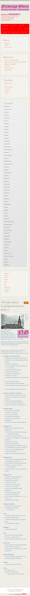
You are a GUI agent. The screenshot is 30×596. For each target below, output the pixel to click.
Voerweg (6, 259)
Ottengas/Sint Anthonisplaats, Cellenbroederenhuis (17, 377)
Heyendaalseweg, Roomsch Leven (14, 461)
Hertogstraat (6, 129)
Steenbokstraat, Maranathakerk (13, 416)
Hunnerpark (6, 138)
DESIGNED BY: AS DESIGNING (15, 591)
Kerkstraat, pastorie (10, 570)
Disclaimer (6, 91)
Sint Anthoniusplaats (8, 224)
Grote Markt (6, 123)
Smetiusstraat (6, 233)
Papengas (6, 201)
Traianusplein (7, 244)
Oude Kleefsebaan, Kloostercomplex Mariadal (16, 544)
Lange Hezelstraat (7, 172)
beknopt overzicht (8, 87)
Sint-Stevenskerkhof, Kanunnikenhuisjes (15, 383)
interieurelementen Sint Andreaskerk (15, 574)
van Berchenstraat (7, 109)
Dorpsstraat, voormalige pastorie (13, 484)
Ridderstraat (6, 218)
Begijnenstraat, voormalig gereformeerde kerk (16, 358)
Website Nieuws (8, 83)
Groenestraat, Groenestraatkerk (13, 410)
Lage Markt (6, 169)
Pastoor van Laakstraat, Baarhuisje (13, 400)
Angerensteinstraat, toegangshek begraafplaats (16, 459)
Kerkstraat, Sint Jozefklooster (12, 494)
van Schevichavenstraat (9, 221)
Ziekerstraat (6, 264)
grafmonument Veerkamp (13, 434)
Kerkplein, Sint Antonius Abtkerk (13, 564)
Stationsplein (6, 239)
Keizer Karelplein (7, 146)
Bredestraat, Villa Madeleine (12, 478)
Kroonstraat (6, 166)
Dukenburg (5, 32)
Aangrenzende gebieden (10, 64)
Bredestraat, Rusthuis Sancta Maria (14, 476)
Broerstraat (6, 112)
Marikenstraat (6, 178)
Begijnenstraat (7, 106)
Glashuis (6, 120)
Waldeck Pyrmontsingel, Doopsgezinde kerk (16, 453)
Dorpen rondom (8, 47)
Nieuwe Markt (7, 187)
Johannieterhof (7, 141)
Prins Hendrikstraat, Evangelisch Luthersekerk (16, 447)
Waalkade (6, 262)
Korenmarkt (6, 158)
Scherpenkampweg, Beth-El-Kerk (13, 506)
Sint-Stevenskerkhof (8, 230)
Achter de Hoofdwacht (8, 103)
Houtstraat (6, 135)
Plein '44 (5, 213)
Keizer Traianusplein (8, 149)
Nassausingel (7, 184)
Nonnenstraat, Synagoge (11, 375)
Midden (4, 28)
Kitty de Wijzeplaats (8, 155)
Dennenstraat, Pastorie (11, 482)
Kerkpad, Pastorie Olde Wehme (13, 492)
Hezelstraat (6, 132)
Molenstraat (6, 181)
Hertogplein (6, 126)
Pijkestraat (6, 210)
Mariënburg (6, 175)
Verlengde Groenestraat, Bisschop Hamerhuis (16, 422)
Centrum (12, 25)
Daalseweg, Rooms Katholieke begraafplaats (16, 432)
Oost (11, 28)
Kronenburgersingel (8, 164)
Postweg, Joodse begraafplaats (13, 443)
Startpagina (7, 43)
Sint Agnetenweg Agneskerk (12, 507)
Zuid (18, 28)
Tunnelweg (6, 247)
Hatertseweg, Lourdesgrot (12, 412)
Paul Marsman (18, 594)
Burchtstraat (6, 115)
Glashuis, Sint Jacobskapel (12, 364)
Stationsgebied (7, 236)
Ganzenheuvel (7, 118)
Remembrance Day (11, 467)
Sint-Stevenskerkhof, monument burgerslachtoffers (17, 385)
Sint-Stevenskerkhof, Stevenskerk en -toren (15, 389)
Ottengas (6, 195)
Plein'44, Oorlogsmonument (12, 381)
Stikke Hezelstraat (7, 241)
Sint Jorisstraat (7, 227)
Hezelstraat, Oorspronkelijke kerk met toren (16, 515)
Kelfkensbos (6, 152)
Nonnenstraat (6, 190)
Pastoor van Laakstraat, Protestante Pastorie (16, 404)
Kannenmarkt (6, 143)
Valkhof (5, 250)
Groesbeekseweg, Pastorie (12, 441)
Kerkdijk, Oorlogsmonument (12, 517)
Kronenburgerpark (7, 161)
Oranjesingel (6, 192)
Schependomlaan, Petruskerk (12, 500)
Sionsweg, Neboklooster (11, 451)
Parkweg (6, 207)
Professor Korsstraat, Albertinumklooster (15, 449)
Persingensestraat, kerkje (11, 529)
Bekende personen (8, 68)
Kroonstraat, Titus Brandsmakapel (13, 369)
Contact (6, 93)
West (25, 28)
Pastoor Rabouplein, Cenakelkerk (13, 558)
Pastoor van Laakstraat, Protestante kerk (15, 402)
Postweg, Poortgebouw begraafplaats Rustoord (16, 445)
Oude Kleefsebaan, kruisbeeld (12, 546)
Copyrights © (7, 89)
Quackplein (6, 215)
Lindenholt (14, 32)
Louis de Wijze (10, 367)
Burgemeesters (8, 70)
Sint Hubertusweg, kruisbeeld (12, 523)
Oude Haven (6, 198)
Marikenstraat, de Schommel (12, 371)
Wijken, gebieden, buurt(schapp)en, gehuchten (15, 62)
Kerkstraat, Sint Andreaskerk (12, 572)
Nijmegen (4, 25)
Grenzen (22, 32)
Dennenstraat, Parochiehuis (12, 480)
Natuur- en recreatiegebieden (11, 60)
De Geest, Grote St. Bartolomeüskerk (14, 535)
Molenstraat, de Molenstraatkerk (13, 373)
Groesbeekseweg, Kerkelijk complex (14, 435)
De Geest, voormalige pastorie (13, 537)
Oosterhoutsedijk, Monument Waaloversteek (16, 395)
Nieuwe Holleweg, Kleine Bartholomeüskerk (16, 539)
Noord (20, 25)
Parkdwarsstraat (7, 204)
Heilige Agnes (10, 509)
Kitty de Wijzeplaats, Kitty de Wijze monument (16, 365)
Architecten (7, 66)
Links (5, 85)
